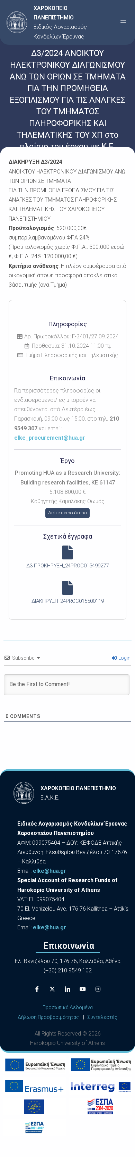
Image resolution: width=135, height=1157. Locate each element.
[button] (123, 22)
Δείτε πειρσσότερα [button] (67, 512)
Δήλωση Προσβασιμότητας (48, 1017)
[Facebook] (37, 989)
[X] (52, 989)
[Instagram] (98, 989)
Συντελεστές (102, 1017)
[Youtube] (83, 989)
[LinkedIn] (67, 989)
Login (123, 658)
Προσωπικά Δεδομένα (68, 1007)
